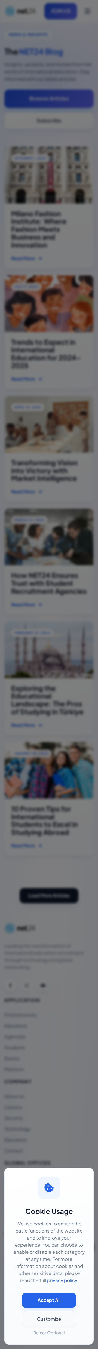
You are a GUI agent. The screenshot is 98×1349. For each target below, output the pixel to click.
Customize (49, 1319)
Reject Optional (49, 1332)
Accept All (49, 1300)
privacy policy (62, 1280)
